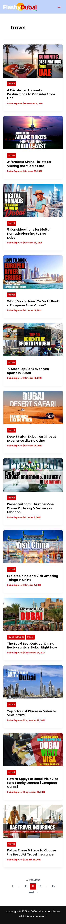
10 (26, 886)
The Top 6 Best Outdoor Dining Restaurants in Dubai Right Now (32, 645)
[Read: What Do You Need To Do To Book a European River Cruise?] (33, 271)
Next (33, 892)
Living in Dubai (16, 636)
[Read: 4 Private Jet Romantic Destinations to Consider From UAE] (33, 61)
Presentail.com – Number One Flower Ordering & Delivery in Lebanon (30, 508)
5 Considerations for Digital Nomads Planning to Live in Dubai (28, 233)
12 (40, 886)
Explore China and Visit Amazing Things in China (32, 578)
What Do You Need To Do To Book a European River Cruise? (33, 303)
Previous (33, 880)
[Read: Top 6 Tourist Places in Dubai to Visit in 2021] (33, 681)
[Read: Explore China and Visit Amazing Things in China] (33, 546)
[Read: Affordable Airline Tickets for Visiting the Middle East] (33, 132)
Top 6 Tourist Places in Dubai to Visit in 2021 (31, 713)
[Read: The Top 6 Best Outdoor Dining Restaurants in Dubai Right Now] (33, 614)
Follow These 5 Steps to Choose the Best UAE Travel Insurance (31, 852)
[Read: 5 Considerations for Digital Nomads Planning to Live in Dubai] (33, 200)
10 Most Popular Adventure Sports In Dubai (28, 371)
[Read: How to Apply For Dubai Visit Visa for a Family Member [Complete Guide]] (33, 749)
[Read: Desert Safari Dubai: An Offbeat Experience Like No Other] (33, 407)
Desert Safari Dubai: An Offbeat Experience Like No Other (31, 438)
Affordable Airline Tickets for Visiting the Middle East (29, 164)
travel (11, 83)
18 (53, 886)
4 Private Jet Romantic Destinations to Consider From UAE (31, 94)
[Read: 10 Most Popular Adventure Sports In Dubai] (33, 339)
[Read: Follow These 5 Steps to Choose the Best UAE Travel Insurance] (33, 821)
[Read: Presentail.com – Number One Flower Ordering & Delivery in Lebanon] (33, 474)
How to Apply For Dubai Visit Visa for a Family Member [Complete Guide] (32, 783)
